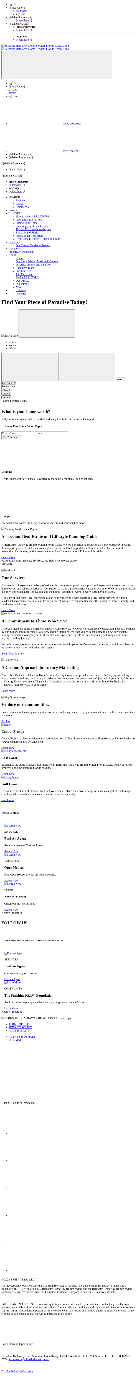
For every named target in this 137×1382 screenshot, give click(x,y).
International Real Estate (29, 232)
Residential (22, 197)
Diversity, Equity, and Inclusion (33, 261)
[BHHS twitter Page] (35, 1157)
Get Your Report (11, 434)
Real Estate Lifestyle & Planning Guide (38, 235)
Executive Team (25, 264)
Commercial (22, 203)
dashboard (21, 10)
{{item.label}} (24, 20)
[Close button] (47, 320)
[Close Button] (29, 364)
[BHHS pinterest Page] (35, 1184)
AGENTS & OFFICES (22, 1033)
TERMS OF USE (19, 1020)
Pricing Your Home (26, 219)
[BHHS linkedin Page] (35, 1212)
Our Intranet (22, 280)
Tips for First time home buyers (33, 226)
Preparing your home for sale (32, 222)
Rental (19, 200)
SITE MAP (15, 1036)
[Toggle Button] (56, 61)
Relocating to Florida (27, 229)
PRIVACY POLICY (20, 1024)
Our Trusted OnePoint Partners (33, 242)
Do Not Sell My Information (17, 1368)
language (21, 290)
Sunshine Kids (24, 267)
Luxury (13, 206)
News (19, 283)
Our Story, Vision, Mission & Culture (37, 258)
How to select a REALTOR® (32, 213)
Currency (21, 287)
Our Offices (22, 277)
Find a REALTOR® (27, 274)
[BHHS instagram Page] (35, 1267)
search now (7, 744)
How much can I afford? (29, 216)
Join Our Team (24, 270)
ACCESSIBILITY (19, 1027)
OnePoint (14, 238)
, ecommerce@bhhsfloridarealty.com (28, 1356)
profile (12, 89)
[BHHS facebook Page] (35, 1129)
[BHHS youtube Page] (35, 1239)
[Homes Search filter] (87, 364)
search (6, 386)
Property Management (21, 248)
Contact (20, 254)
